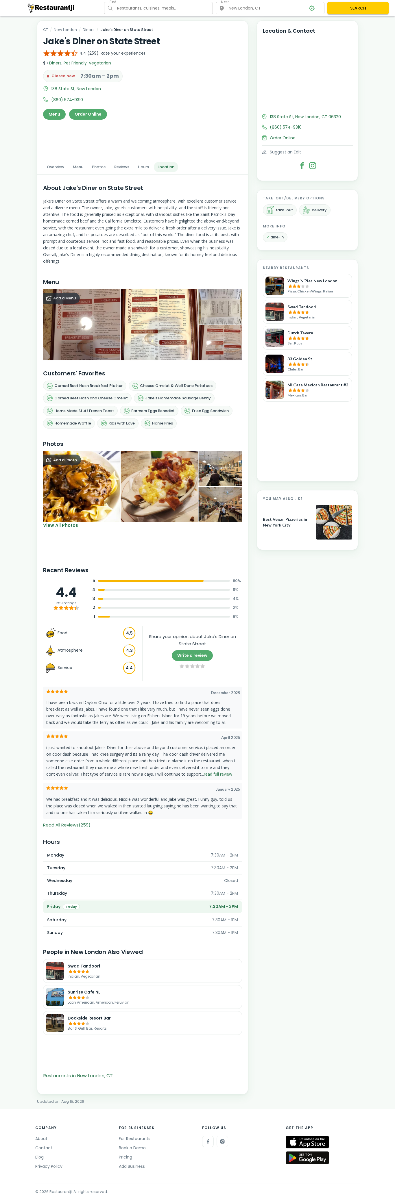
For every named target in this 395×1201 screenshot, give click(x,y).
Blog (39, 1157)
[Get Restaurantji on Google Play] (307, 1157)
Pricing (125, 1157)
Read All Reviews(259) (67, 825)
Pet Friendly (75, 63)
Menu (54, 114)
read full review (218, 774)
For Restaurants (134, 1138)
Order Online (88, 114)
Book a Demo (132, 1148)
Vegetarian (100, 63)
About (41, 1138)
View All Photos (60, 525)
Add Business (132, 1166)
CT (45, 29)
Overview (55, 167)
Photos (99, 167)
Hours (143, 167)
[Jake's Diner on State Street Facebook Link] (302, 165)
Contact (43, 1148)
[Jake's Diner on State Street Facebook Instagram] (312, 165)
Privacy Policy (48, 1166)
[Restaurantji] (51, 8)
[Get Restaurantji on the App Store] (307, 1142)
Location (166, 167)
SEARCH (358, 8)
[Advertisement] (142, 139)
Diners (89, 29)
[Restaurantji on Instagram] (222, 1141)
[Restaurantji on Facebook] (208, 1141)
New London (65, 29)
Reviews (121, 167)
